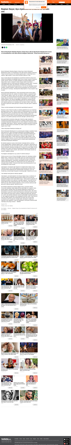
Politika (3, 4)
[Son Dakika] (6, 2)
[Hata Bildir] (56, 444)
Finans (9, 4)
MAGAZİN (47, 2)
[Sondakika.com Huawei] (67, 444)
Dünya (24, 438)
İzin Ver (43, 7)
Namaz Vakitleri (46, 438)
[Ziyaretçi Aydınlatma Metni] (50, 444)
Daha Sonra (38, 7)
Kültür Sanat (22, 4)
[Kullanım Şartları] (17, 444)
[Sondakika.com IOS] (67, 439)
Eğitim (62, 4)
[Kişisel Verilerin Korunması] (42, 444)
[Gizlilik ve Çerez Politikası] (29, 444)
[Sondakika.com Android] (67, 441)
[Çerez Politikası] (35, 444)
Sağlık (51, 4)
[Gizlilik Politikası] (22, 444)
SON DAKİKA (17, 2)
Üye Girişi (67, 2)
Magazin (34, 438)
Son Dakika (16, 438)
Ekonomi (27, 438)
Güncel (20, 438)
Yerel (38, 438)
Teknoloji (15, 4)
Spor (31, 438)
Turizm (56, 4)
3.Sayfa (67, 4)
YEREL (53, 2)
